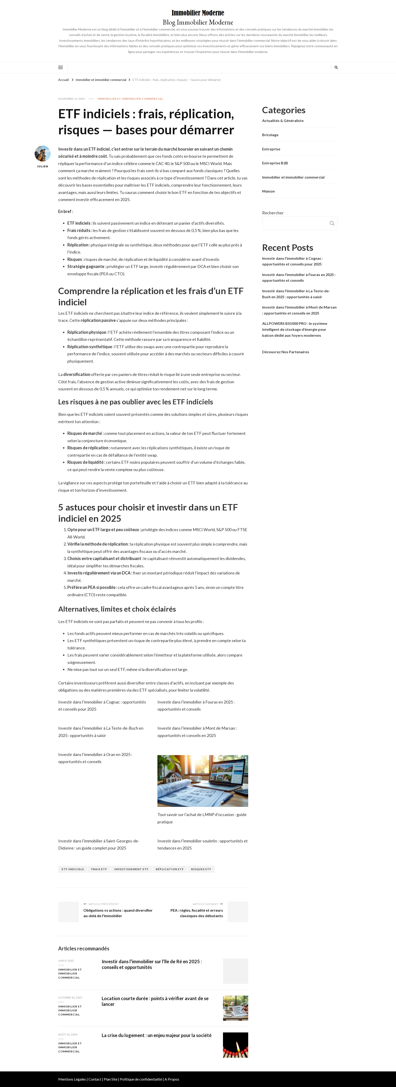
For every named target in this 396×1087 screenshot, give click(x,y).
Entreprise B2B (275, 163)
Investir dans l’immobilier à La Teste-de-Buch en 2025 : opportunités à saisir (296, 294)
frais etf (99, 869)
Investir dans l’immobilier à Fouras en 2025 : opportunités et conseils (299, 277)
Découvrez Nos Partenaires (285, 352)
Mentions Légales (72, 1079)
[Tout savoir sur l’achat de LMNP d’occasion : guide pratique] (202, 781)
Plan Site (110, 1079)
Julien (42, 166)
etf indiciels (73, 869)
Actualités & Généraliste (283, 120)
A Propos (172, 1079)
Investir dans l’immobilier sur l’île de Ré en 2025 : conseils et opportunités (152, 964)
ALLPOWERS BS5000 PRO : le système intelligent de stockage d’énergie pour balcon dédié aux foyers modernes (294, 329)
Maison (268, 191)
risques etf (201, 869)
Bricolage (270, 134)
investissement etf (131, 869)
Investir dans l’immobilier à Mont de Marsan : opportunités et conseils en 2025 (299, 310)
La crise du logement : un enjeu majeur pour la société (157, 1035)
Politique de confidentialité (141, 1079)
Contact (94, 1079)
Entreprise (271, 149)
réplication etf (170, 869)
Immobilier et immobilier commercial (130, 98)
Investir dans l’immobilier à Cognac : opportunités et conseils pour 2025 (292, 261)
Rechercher (273, 212)
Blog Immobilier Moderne (198, 22)
